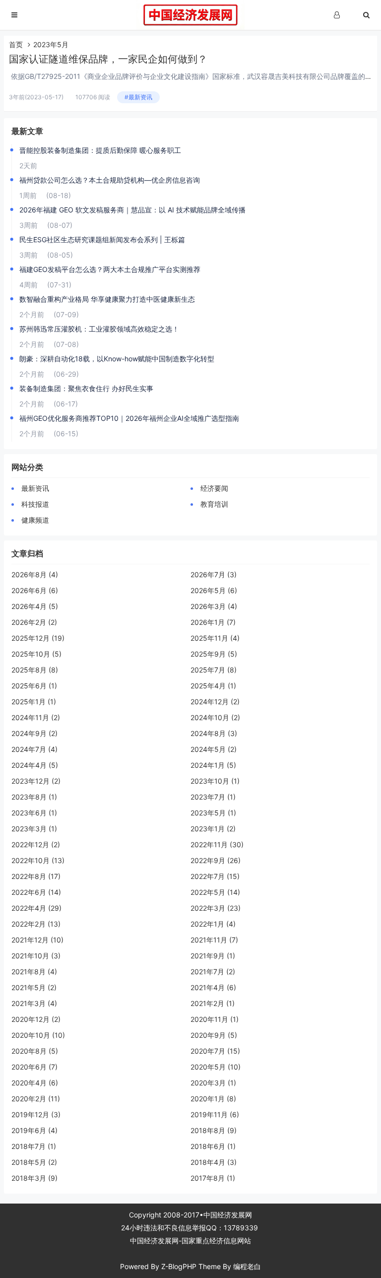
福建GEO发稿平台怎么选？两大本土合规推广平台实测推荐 (109, 269)
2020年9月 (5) (213, 1035)
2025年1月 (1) (33, 701)
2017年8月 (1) (212, 1178)
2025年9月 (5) (213, 654)
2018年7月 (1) (33, 1146)
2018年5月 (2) (34, 1162)
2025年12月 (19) (37, 638)
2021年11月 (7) (214, 940)
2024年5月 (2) (213, 749)
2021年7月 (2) (212, 971)
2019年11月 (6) (214, 1114)
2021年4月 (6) (213, 987)
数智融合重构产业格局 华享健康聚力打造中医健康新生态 (107, 299)
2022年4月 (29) (36, 908)
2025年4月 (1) (213, 685)
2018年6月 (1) (213, 1146)
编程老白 (247, 1266)
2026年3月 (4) (213, 606)
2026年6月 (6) (34, 590)
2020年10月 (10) (38, 1035)
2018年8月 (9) (213, 1130)
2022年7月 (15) (215, 876)
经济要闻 (214, 488)
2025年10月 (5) (36, 654)
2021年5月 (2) (34, 987)
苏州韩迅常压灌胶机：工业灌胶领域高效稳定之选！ (99, 329)
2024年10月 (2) (215, 717)
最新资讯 (35, 488)
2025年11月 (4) (215, 638)
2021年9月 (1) (212, 955)
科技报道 (35, 504)
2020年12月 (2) (36, 1019)
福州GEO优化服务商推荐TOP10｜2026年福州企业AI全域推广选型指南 (129, 418)
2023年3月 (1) (34, 828)
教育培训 (214, 504)
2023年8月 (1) (34, 797)
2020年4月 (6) (34, 1082)
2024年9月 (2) (34, 733)
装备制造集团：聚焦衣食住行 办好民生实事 (86, 388)
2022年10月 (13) (37, 860)
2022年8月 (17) (36, 876)
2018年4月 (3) (213, 1162)
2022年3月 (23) (215, 908)
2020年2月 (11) (35, 1098)
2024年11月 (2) (35, 717)
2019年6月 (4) (34, 1130)
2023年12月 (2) (36, 781)
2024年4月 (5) (34, 765)
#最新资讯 (138, 97)
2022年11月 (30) (217, 844)
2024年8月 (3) (213, 733)
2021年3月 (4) (34, 1003)
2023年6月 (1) (34, 812)
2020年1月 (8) (213, 1098)
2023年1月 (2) (213, 828)
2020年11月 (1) (214, 1019)
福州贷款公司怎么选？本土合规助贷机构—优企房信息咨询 (109, 180)
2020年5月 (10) (215, 1067)
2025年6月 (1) (34, 685)
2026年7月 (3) (213, 574)
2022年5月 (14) (215, 892)
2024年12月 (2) (215, 701)
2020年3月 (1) (213, 1082)
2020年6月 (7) (34, 1067)
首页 (16, 44)
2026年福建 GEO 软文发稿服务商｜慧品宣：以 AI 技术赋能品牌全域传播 (132, 209)
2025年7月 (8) (213, 670)
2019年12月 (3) (36, 1114)
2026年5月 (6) (213, 590)
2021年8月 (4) (34, 971)
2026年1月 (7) (213, 622)
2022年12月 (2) (35, 844)
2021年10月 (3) (36, 955)
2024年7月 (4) (34, 749)
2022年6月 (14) (36, 892)
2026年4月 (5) (34, 606)
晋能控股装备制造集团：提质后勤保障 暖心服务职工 (100, 150)
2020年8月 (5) (34, 1051)
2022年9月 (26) (215, 860)
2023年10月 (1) (215, 781)
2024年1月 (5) (213, 765)
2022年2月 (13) (36, 924)
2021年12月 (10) (37, 940)
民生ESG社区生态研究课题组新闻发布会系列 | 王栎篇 (102, 239)
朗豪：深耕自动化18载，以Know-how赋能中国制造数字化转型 (116, 358)
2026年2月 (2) (34, 622)
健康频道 (35, 520)
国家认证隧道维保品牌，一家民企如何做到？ (108, 59)
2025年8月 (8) (34, 670)
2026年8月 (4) (34, 574)
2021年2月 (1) (212, 1003)
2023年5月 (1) (213, 812)
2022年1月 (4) (213, 924)
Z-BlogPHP (178, 1266)
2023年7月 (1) (213, 797)
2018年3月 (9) (34, 1178)
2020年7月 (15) (215, 1051)
